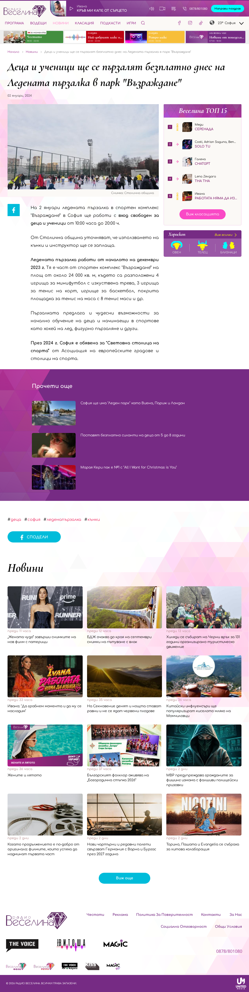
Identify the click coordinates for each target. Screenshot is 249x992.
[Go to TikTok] (201, 24)
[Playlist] (173, 8)
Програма (14, 23)
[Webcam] (162, 8)
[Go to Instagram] (190, 24)
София (33, 519)
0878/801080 (198, 9)
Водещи (38, 23)
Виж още (124, 878)
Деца (16, 519)
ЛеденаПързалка (64, 519)
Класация (84, 23)
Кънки (94, 519)
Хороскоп (200, 234)
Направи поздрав (227, 8)
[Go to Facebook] (179, 24)
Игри (131, 23)
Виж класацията (202, 214)
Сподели (37, 537)
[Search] (143, 23)
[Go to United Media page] (241, 983)
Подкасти (110, 23)
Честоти (95, 915)
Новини (61, 23)
